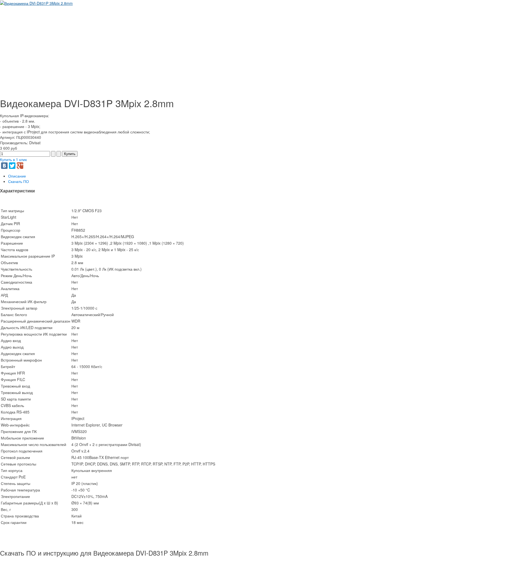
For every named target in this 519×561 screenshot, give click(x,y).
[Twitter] (12, 165)
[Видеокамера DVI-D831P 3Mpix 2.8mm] (36, 2)
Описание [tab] (17, 176)
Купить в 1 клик (13, 159)
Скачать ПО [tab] (18, 181)
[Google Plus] (20, 165)
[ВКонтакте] (4, 165)
